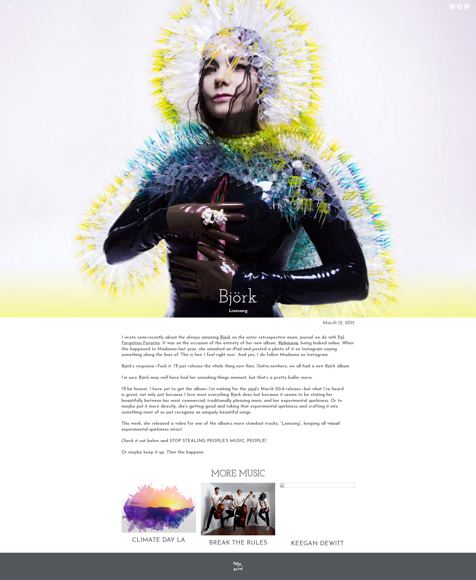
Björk (225, 337)
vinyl (252, 389)
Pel (341, 337)
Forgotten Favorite (140, 343)
